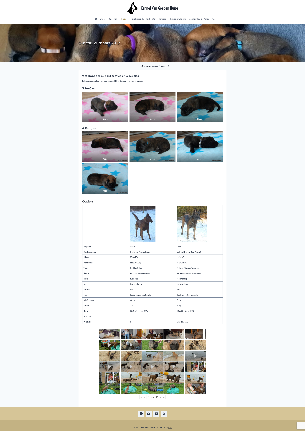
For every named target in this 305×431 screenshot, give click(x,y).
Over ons (103, 19)
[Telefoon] (164, 414)
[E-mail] (156, 414)
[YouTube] (149, 414)
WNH (170, 427)
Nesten (148, 66)
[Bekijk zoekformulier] (213, 19)
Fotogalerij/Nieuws (195, 19)
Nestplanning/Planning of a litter (143, 19)
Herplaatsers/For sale (178, 19)
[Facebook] (141, 414)
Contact (207, 19)
